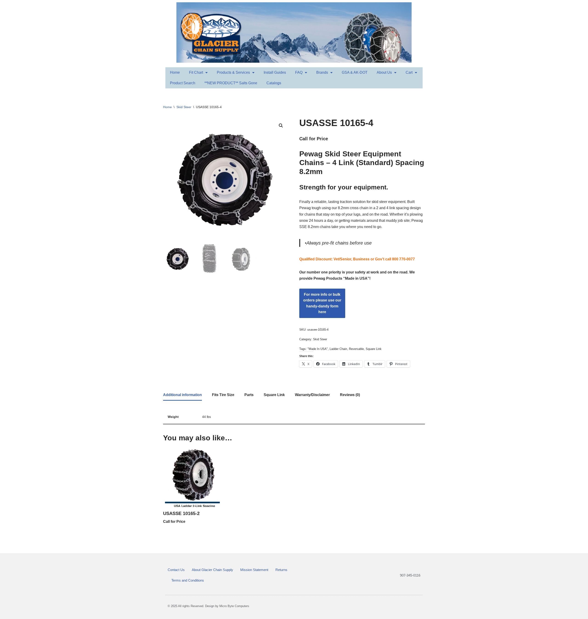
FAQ (298, 72)
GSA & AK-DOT (355, 72)
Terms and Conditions (187, 580)
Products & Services (233, 72)
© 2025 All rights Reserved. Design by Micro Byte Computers (208, 606)
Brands (322, 72)
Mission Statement (254, 570)
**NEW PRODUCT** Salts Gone (230, 83)
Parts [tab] (249, 395)
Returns (281, 570)
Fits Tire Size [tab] (223, 395)
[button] (281, 125)
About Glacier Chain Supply (212, 570)
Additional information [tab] (182, 395)
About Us (384, 72)
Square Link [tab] (274, 395)
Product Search (182, 83)
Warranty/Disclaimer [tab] (312, 395)
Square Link (374, 349)
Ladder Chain (338, 349)
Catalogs (273, 83)
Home (175, 72)
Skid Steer (183, 107)
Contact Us (176, 570)
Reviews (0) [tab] (350, 395)
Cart (409, 72)
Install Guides (275, 72)
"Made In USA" (318, 349)
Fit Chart (196, 72)
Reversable (356, 349)
